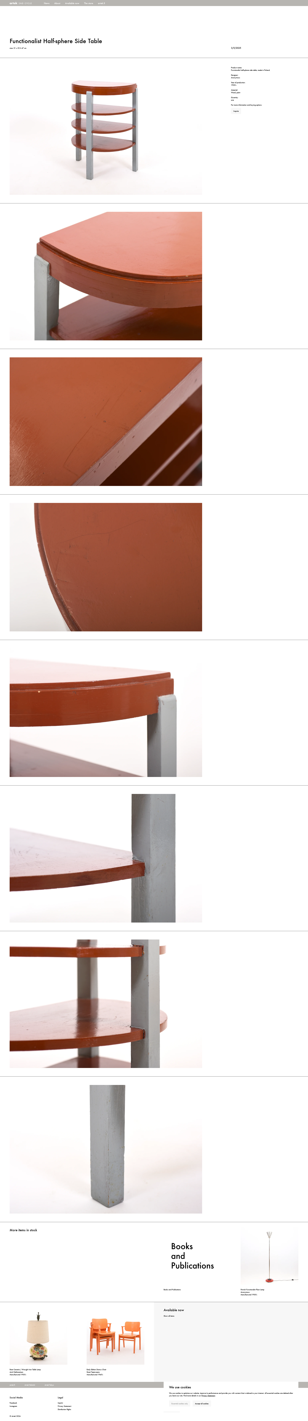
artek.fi (101, 3)
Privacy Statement (208, 1396)
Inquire (236, 111)
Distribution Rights (64, 1409)
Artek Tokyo (49, 1385)
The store (88, 3)
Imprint (60, 1403)
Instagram (13, 1406)
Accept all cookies (202, 1403)
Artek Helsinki (30, 1385)
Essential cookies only (179, 1403)
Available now (72, 3)
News (46, 3)
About (57, 3)
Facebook (13, 1403)
